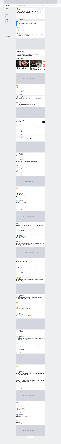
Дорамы (22, 265)
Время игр (22, 120)
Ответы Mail (22, 194)
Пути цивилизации (23, 242)
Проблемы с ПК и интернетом (25, 308)
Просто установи (23, 278)
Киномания (22, 9)
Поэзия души (23, 409)
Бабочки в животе (23, 314)
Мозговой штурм (23, 201)
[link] (22, 66)
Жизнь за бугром (23, 236)
